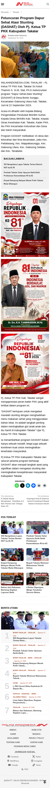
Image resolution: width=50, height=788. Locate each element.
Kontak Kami (36, 742)
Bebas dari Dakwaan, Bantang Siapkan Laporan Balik (11, 589)
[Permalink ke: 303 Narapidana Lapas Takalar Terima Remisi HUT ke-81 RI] (12, 527)
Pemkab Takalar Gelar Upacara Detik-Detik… (27, 652)
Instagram (38, 761)
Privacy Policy (36, 738)
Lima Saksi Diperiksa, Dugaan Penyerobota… (27, 701)
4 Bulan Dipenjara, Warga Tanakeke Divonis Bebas (35, 589)
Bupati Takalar (19, 632)
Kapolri (16, 694)
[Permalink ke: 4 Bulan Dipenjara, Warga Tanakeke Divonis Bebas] (37, 579)
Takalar (31, 632)
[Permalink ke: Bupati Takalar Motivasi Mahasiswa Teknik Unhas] (37, 554)
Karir (13, 734)
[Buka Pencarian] (48, 4)
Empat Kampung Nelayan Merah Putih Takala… (28, 664)
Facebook (15, 757)
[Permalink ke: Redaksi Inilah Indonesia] (4, 37)
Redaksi (36, 734)
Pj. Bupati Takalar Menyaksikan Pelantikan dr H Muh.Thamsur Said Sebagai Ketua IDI (12, 501)
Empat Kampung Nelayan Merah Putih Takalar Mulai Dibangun (12, 565)
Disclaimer (13, 738)
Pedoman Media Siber (25, 746)
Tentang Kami (13, 742)
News (30, 658)
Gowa (15, 683)
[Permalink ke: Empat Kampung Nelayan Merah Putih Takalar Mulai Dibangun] (12, 554)
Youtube (14, 765)
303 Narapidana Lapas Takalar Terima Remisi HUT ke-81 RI (11, 538)
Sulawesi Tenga (20, 697)
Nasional (26, 694)
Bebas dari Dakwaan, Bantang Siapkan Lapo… (27, 711)
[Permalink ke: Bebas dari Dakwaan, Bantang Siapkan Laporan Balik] (12, 579)
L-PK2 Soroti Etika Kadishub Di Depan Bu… (27, 687)
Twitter (38, 757)
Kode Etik (37, 730)
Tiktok (38, 765)
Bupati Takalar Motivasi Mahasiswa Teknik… (29, 677)
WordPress (14, 761)
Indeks (13, 730)
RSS (26, 769)
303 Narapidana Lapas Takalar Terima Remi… (27, 639)
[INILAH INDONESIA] (25, 4)
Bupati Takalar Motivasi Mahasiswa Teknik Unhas (37, 565)
